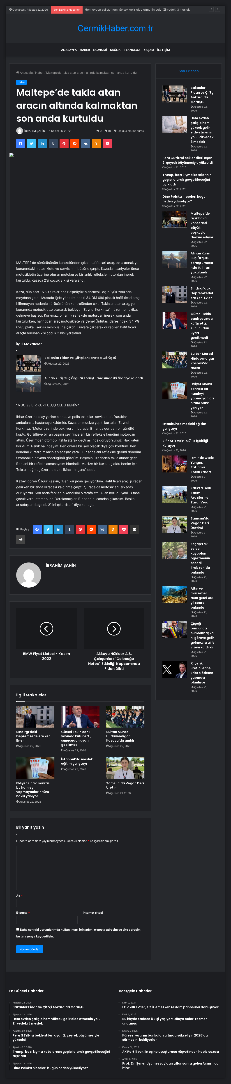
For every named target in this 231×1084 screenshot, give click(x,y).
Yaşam (149, 50)
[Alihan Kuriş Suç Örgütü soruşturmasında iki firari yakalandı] (28, 383)
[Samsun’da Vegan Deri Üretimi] (125, 768)
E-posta (23, 912)
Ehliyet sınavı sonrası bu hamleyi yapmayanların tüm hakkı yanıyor (33, 789)
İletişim (163, 50)
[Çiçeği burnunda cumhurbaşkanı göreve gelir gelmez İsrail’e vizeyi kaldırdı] (174, 629)
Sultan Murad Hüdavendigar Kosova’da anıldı (120, 736)
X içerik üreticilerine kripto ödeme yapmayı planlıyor (202, 673)
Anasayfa (69, 50)
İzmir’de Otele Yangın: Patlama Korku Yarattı (202, 464)
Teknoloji (132, 50)
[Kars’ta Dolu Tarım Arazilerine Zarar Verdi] (174, 494)
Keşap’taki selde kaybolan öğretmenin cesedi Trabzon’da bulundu (200, 558)
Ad (19, 895)
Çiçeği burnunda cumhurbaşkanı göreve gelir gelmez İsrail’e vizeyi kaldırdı (203, 635)
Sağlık (115, 50)
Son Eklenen (189, 71)
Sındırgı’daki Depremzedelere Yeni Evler (33, 736)
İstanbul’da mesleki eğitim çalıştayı (77, 761)
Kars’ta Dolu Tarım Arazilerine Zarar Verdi (201, 495)
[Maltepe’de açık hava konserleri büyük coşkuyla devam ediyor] (174, 219)
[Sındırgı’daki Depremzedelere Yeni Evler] (35, 717)
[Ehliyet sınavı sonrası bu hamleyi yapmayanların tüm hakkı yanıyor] (35, 768)
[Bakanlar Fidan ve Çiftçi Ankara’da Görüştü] (28, 363)
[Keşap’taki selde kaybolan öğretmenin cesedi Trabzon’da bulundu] (174, 550)
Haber (85, 50)
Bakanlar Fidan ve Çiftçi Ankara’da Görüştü (80, 358)
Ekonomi (100, 50)
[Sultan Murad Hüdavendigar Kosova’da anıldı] (125, 717)
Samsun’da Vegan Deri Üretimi (125, 785)
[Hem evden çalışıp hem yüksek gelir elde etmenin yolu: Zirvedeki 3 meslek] (174, 124)
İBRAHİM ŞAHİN (34, 131)
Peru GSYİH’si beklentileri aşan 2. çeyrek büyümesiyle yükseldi (129, 9)
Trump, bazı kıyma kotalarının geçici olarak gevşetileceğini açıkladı (187, 180)
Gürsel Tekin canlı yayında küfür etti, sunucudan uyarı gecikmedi (76, 738)
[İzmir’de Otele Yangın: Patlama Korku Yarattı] (174, 463)
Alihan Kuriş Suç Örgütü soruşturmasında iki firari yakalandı (93, 378)
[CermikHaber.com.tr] (115, 28)
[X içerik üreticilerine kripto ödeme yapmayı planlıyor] (174, 669)
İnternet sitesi (93, 912)
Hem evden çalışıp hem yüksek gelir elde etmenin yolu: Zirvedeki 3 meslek (202, 130)
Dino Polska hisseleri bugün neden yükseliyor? (185, 199)
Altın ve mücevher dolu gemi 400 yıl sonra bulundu (203, 598)
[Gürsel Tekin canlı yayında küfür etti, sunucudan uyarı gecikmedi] (80, 717)
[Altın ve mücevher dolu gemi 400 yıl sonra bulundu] (174, 594)
